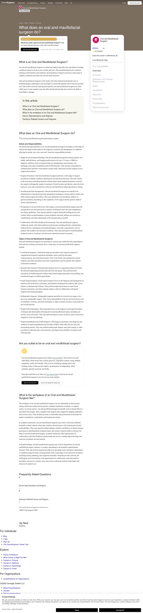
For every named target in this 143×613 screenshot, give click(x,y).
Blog (5, 536)
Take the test (135, 3)
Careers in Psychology (12, 565)
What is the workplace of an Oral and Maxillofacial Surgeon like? (50, 112)
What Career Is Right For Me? (15, 557)
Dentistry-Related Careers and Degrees (39, 119)
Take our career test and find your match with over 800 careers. (42, 44)
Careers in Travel (10, 568)
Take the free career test (30, 49)
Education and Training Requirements (102, 80)
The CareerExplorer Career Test (15, 544)
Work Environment (101, 107)
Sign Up (6, 541)
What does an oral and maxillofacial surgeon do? (49, 29)
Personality (97, 98)
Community (59, 3)
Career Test (21, 3)
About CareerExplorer (11, 588)
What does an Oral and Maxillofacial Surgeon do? (44, 109)
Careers (42, 3)
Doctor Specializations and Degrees (38, 115)
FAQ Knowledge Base (11, 593)
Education (97, 94)
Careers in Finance (10, 560)
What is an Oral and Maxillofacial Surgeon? (41, 106)
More (66, 3)
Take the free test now (30, 383)
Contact (6, 590)
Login (5, 539)
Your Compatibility (100, 66)
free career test (52, 374)
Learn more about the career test (52, 49)
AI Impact (97, 75)
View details (24, 11)
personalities (58, 357)
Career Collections (10, 554)
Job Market (97, 90)
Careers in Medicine (11, 563)
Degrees (50, 3)
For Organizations (32, 3)
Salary (95, 86)
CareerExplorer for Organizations (16, 578)
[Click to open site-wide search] (71, 3)
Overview (97, 70)
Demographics (99, 103)
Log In (124, 3)
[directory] (51, 110)
